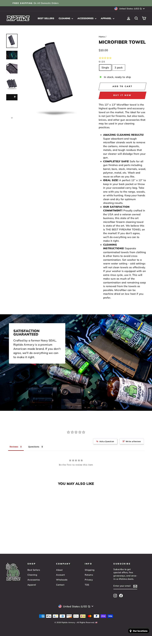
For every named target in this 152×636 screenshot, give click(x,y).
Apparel (106, 18)
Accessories (85, 18)
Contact (60, 584)
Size (102, 61)
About (59, 569)
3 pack (119, 67)
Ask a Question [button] (106, 441)
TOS (87, 584)
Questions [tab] (33, 446)
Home (102, 36)
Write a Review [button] (133, 441)
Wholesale (62, 579)
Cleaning (65, 18)
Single (105, 67)
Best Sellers (46, 18)
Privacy (89, 579)
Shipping (89, 569)
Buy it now (122, 95)
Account (60, 574)
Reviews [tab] (14, 446)
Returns (89, 574)
